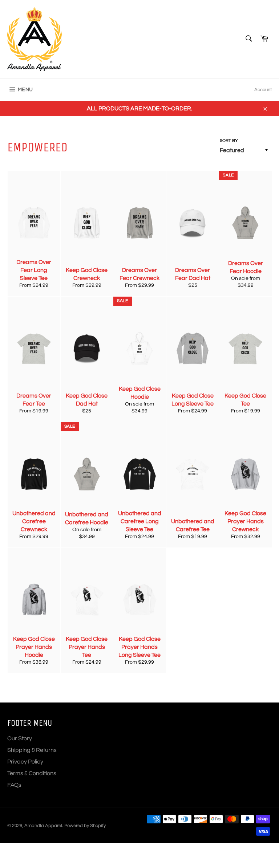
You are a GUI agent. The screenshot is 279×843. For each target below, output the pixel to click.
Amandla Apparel (43, 825)
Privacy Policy (25, 762)
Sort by (229, 140)
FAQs (14, 785)
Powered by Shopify (85, 825)
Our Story (19, 738)
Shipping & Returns (32, 750)
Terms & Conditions (31, 773)
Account (263, 89)
